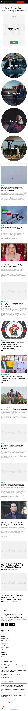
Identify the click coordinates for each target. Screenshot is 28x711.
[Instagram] (6, 624)
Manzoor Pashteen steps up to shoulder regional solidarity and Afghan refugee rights (14, 408)
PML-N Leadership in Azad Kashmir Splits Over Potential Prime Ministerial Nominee (12, 565)
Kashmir (3, 482)
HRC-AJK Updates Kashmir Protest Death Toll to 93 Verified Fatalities (13, 378)
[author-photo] (2, 351)
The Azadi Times (6, 350)
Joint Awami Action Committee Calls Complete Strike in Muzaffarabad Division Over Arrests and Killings (12, 345)
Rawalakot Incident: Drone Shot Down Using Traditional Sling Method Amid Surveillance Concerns (12, 188)
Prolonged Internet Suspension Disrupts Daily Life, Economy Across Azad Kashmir (13, 484)
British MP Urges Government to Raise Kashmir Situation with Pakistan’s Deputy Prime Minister (13, 304)
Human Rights (4, 301)
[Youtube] (13, 624)
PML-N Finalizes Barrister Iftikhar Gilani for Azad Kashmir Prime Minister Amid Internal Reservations (13, 524)
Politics (3, 262)
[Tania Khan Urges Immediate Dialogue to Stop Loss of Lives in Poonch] (14, 252)
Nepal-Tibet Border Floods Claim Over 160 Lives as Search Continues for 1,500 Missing (13, 597)
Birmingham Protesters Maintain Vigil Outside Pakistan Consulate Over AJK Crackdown (12, 446)
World (2, 225)
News (2, 185)
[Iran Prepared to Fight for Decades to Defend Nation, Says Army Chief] (14, 215)
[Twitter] (10, 624)
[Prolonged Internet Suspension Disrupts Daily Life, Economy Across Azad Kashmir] (14, 472)
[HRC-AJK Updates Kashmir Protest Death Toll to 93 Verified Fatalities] (14, 364)
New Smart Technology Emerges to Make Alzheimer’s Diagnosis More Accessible (12, 685)
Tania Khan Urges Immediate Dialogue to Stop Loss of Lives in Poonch (13, 265)
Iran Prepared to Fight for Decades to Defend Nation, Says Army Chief (11, 228)
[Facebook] (2, 624)
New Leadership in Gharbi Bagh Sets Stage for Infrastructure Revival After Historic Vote (13, 690)
